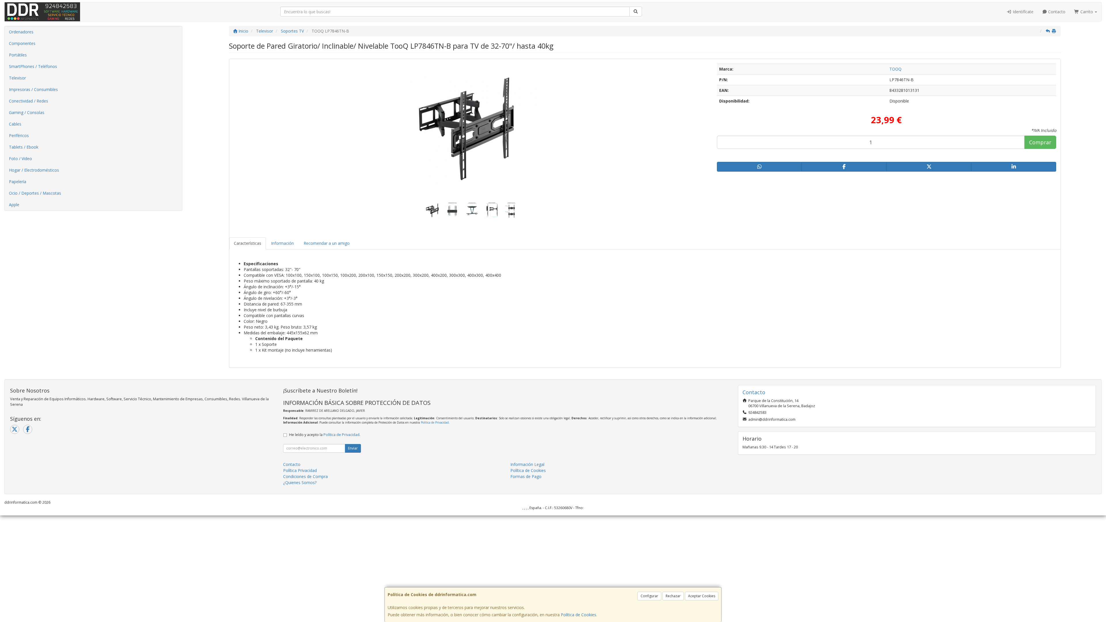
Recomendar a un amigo (327, 243)
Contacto (1056, 11)
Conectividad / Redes (28, 101)
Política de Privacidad (435, 422)
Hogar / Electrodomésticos (34, 170)
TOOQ (895, 69)
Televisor (17, 78)
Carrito (1086, 11)
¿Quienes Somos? (300, 482)
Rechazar (673, 595)
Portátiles (18, 55)
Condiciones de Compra (305, 476)
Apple (14, 204)
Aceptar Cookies (701, 595)
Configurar (649, 595)
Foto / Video (20, 158)
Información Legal (527, 464)
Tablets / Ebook (23, 147)
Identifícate (1022, 11)
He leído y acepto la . (324, 434)
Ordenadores (21, 32)
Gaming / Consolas (26, 112)
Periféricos (19, 135)
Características (247, 243)
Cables (15, 124)
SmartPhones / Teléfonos (33, 66)
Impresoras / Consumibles (33, 89)
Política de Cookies (578, 614)
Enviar (353, 448)
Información (282, 243)
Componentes (22, 43)
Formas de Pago (525, 476)
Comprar (1040, 142)
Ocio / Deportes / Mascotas (35, 193)
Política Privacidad (300, 470)
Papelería (17, 181)
